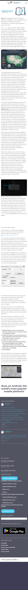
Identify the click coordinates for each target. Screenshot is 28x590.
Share (3, 427)
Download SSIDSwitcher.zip (10, 235)
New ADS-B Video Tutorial (7, 465)
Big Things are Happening (7, 461)
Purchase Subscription (9, 478)
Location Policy (4, 549)
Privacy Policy (4, 545)
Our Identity (4, 543)
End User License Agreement (8, 547)
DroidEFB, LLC (8, 403)
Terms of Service (5, 551)
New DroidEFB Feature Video (8, 470)
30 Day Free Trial (8, 511)
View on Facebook (4, 426)
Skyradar (5, 27)
